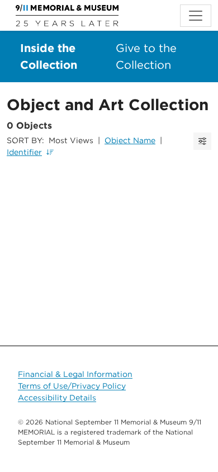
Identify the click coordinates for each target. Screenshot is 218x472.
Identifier (24, 152)
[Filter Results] (202, 141)
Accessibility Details (57, 397)
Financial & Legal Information (75, 374)
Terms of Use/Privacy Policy (72, 385)
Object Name (130, 140)
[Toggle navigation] (195, 15)
